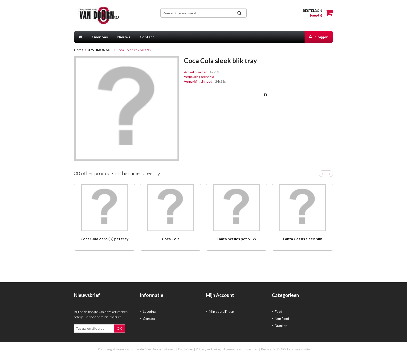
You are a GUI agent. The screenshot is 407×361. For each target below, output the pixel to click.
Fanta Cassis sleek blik (302, 238)
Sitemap (169, 349)
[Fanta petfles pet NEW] (236, 207)
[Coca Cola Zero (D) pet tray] (104, 207)
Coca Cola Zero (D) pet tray (105, 238)
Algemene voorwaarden (240, 349)
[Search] (239, 13)
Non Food (281, 318)
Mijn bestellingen (221, 311)
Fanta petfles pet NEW (236, 238)
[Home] (80, 37)
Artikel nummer (195, 72)
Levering (149, 311)
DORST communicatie (293, 349)
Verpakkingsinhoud (198, 81)
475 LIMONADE (100, 50)
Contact (148, 318)
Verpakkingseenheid (199, 77)
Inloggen (320, 37)
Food (278, 311)
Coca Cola (170, 238)
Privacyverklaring (208, 349)
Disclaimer (185, 349)
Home (78, 50)
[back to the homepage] (106, 15)
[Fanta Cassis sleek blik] (302, 207)
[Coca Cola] (170, 207)
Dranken (280, 326)
